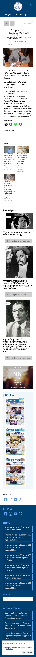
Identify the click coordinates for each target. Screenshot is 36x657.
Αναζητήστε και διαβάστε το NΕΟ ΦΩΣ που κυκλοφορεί (18, 528)
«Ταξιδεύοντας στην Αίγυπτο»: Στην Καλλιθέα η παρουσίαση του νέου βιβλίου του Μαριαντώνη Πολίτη (9, 159)
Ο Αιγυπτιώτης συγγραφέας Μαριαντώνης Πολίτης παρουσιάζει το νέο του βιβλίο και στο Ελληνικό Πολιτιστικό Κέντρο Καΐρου (9, 189)
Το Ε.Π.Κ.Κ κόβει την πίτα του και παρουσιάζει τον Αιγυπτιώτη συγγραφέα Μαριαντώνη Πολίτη (22, 159)
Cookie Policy (9, 649)
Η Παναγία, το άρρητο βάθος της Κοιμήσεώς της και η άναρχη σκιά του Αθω (18, 635)
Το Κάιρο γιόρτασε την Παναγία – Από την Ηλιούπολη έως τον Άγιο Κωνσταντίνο (18, 625)
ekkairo (19, 42)
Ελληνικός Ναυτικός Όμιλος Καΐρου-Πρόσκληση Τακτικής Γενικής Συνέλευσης (16, 615)
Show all (29, 23)
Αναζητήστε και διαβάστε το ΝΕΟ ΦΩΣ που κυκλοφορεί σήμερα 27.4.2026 (18, 567)
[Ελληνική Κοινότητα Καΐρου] (18, 6)
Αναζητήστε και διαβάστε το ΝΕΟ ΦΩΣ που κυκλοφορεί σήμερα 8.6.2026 (18, 537)
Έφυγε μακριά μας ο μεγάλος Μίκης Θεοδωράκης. (17, 233)
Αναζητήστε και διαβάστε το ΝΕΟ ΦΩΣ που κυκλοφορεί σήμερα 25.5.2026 (18, 547)
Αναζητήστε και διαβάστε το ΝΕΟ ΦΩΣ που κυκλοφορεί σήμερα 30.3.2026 (18, 585)
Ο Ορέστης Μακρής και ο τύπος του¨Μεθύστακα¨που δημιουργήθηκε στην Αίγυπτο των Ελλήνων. (17, 284)
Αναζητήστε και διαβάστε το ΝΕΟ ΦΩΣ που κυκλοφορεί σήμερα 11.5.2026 (18, 557)
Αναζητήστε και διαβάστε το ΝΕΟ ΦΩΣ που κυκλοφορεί (18, 576)
